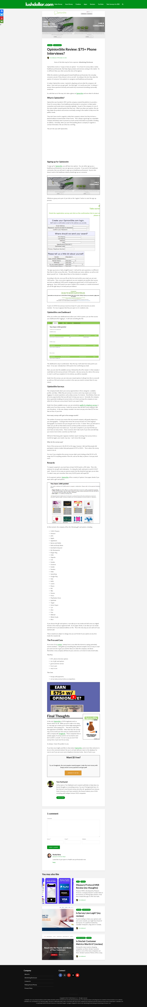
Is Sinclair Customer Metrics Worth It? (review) (89, 942)
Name (49, 839)
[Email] (1, 21)
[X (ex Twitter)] (64, 975)
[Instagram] (73, 975)
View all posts (61, 797)
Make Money (58, 4)
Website (84, 839)
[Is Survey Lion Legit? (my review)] (58, 919)
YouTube (100, 4)
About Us (27, 974)
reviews (59, 644)
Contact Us (28, 981)
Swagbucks (62, 733)
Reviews (92, 4)
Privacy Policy (28, 988)
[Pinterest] (69, 975)
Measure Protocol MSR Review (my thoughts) (87, 886)
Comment (49, 818)
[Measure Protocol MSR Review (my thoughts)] (58, 891)
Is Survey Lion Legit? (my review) (88, 914)
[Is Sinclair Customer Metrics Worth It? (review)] (58, 947)
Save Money (69, 4)
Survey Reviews (57, 45)
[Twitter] (1, 14)
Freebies (78, 4)
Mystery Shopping (81, 937)
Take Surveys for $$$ (113, 4)
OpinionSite (79, 93)
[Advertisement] (73, 146)
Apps (85, 4)
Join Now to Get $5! (73, 773)
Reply (54, 862)
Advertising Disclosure (86, 62)
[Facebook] (1, 11)
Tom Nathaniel (53, 57)
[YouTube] (77, 975)
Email (66, 839)
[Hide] (0, 24)
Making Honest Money (31, 985)
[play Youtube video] (73, 697)
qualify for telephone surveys (88, 405)
